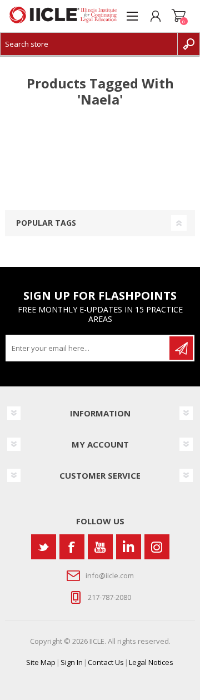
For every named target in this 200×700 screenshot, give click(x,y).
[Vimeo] (128, 546)
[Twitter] (43, 546)
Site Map (41, 662)
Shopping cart (179, 16)
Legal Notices (151, 662)
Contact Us (106, 662)
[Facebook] (71, 546)
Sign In (72, 662)
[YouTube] (100, 546)
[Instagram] (156, 546)
